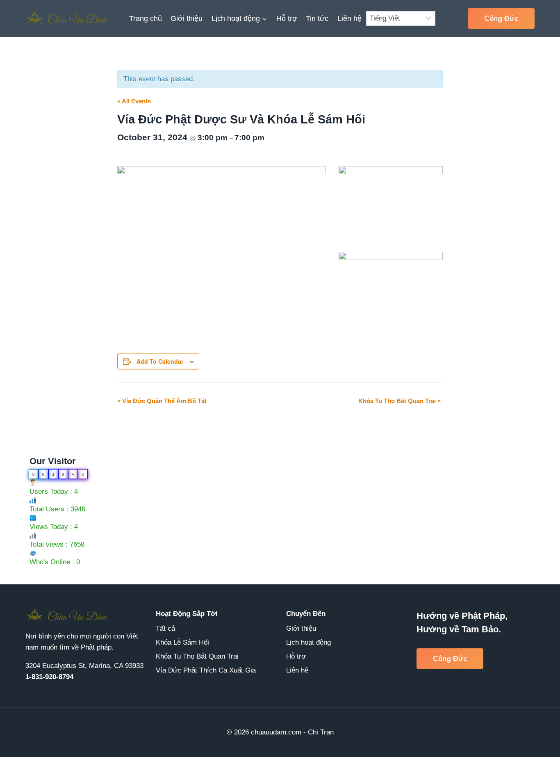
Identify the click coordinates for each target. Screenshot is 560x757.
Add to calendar (160, 361)
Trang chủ (145, 18)
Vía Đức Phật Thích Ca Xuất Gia (206, 670)
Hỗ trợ (286, 18)
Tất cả (165, 628)
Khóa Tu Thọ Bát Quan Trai (399, 400)
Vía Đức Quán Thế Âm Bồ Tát (162, 400)
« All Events (134, 101)
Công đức (501, 18)
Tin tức (317, 18)
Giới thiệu (187, 18)
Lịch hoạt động (308, 642)
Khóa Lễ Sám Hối (182, 642)
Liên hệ (349, 18)
